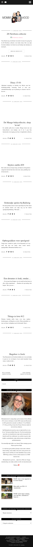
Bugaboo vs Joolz (17, 354)
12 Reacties (26, 252)
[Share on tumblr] (13, 56)
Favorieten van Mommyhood (17, 541)
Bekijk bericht (16, 51)
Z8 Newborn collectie (16, 33)
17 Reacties (28, 214)
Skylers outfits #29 (16, 164)
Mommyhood (9, 538)
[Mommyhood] (16, 17)
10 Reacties (28, 56)
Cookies (12, 539)
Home (24, 537)
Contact (25, 540)
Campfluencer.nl (17, 542)
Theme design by (16, 545)
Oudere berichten (6, 373)
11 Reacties (28, 289)
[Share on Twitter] (9, 56)
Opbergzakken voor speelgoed (15, 240)
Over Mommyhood (22, 538)
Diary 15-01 (15, 82)
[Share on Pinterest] (11, 56)
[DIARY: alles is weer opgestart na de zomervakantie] (6, 481)
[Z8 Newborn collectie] (16, 37)
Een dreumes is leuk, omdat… (17, 278)
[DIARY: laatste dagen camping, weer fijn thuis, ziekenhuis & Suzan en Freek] (6, 496)
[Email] (6, 2)
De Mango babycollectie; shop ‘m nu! (17, 123)
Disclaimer (21, 539)
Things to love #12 (16, 316)
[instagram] (2, 2)
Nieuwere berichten (26, 373)
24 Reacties (28, 365)
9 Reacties (27, 176)
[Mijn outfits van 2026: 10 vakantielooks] (6, 488)
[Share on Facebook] (7, 56)
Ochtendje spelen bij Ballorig (17, 202)
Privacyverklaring (13, 540)
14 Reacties (26, 96)
